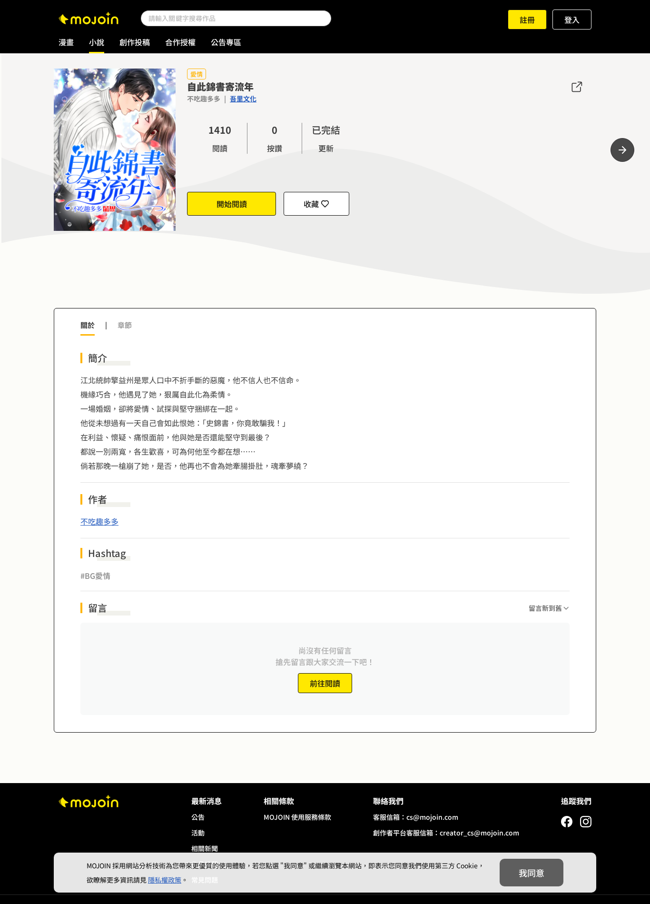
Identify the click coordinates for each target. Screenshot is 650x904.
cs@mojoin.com (432, 817)
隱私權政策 (164, 879)
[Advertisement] (325, 275)
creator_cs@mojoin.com (479, 832)
